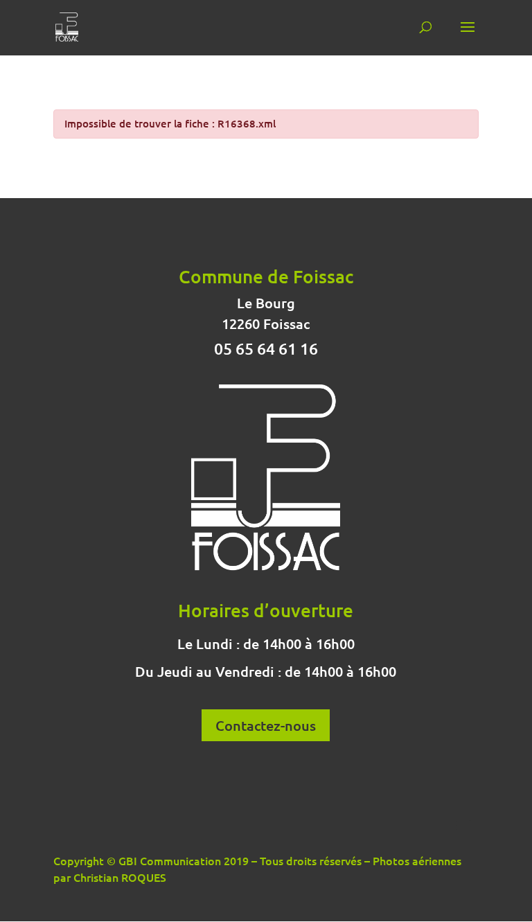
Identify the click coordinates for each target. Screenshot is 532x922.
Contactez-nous (265, 725)
